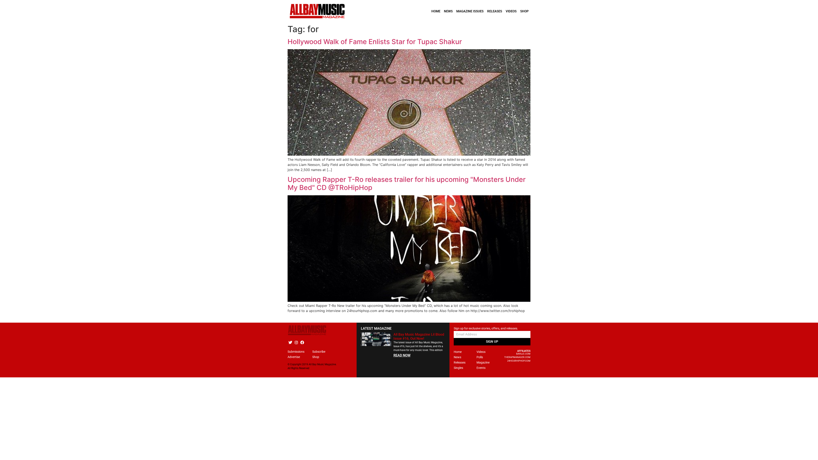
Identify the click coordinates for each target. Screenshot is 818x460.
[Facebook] (302, 342)
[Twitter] (290, 342)
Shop (524, 11)
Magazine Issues (470, 11)
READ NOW (401, 355)
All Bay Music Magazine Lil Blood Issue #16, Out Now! (418, 336)
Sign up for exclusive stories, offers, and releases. (486, 328)
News (448, 11)
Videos (511, 11)
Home (435, 11)
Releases (494, 11)
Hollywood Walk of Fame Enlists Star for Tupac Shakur (375, 41)
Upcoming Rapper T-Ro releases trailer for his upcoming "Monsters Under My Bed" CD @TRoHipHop (407, 183)
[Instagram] (296, 342)
